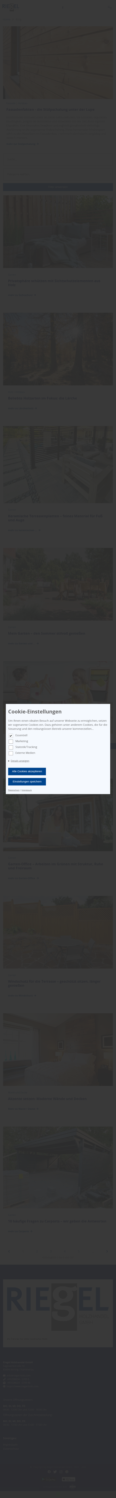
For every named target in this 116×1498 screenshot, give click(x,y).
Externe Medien (25, 753)
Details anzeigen (20, 761)
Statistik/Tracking (26, 747)
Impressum (26, 790)
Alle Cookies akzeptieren (27, 771)
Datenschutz (13, 790)
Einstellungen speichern (27, 781)
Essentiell (21, 735)
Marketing (21, 741)
